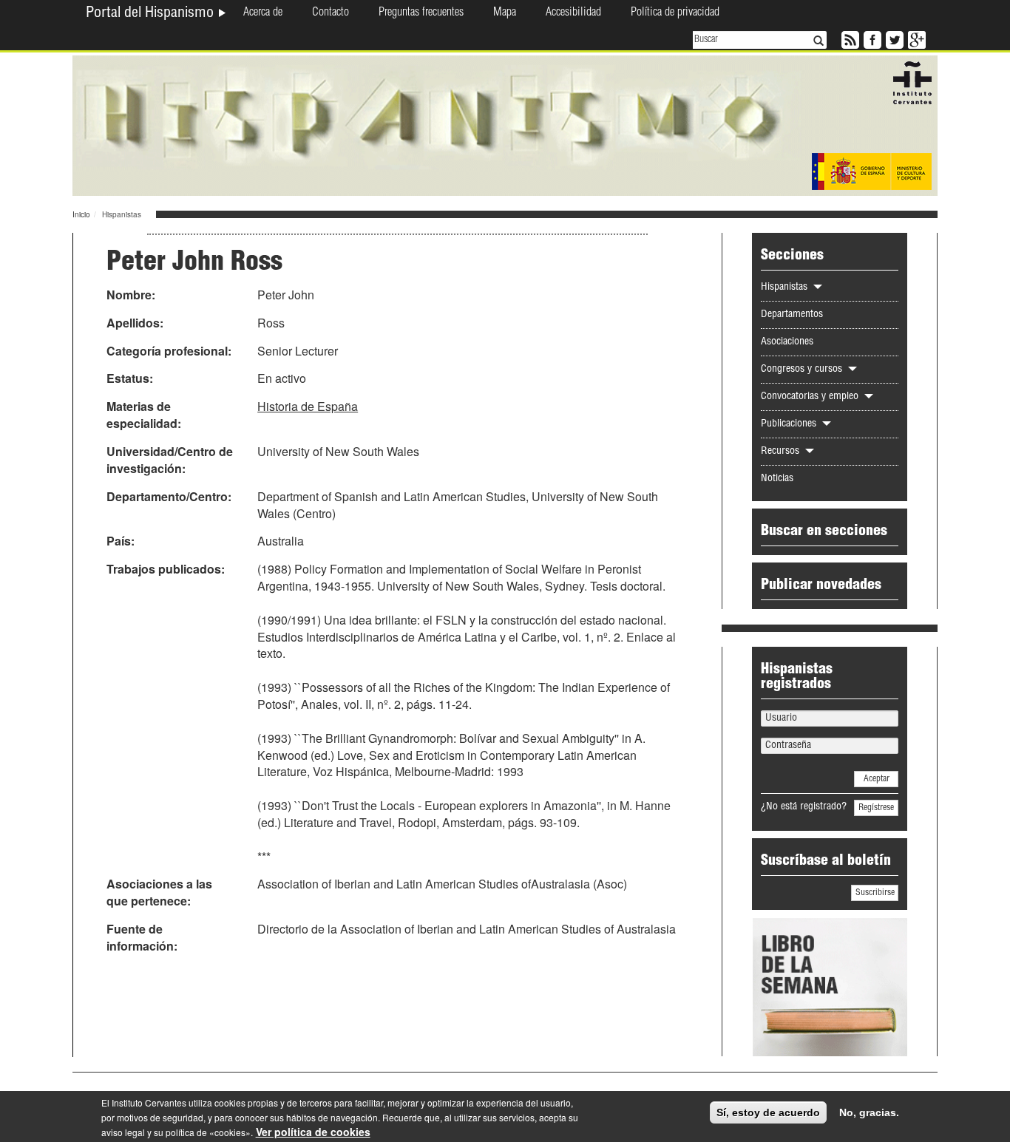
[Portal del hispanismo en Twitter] (893, 38)
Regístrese (876, 807)
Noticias (777, 479)
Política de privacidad (675, 13)
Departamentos (792, 315)
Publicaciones (790, 424)
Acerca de (262, 13)
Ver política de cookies (313, 1131)
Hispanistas (785, 287)
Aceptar (876, 779)
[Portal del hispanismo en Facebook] (871, 38)
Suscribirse (875, 892)
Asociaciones (787, 342)
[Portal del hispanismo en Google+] (915, 38)
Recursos (781, 451)
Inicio (81, 214)
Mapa (504, 13)
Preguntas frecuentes (421, 13)
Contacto (330, 13)
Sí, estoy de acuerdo (768, 1112)
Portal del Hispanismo (151, 14)
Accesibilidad (573, 13)
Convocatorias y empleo (811, 397)
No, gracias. (869, 1112)
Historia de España (307, 406)
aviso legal (123, 1132)
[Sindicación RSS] (848, 38)
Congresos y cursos (803, 369)
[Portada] (505, 124)
